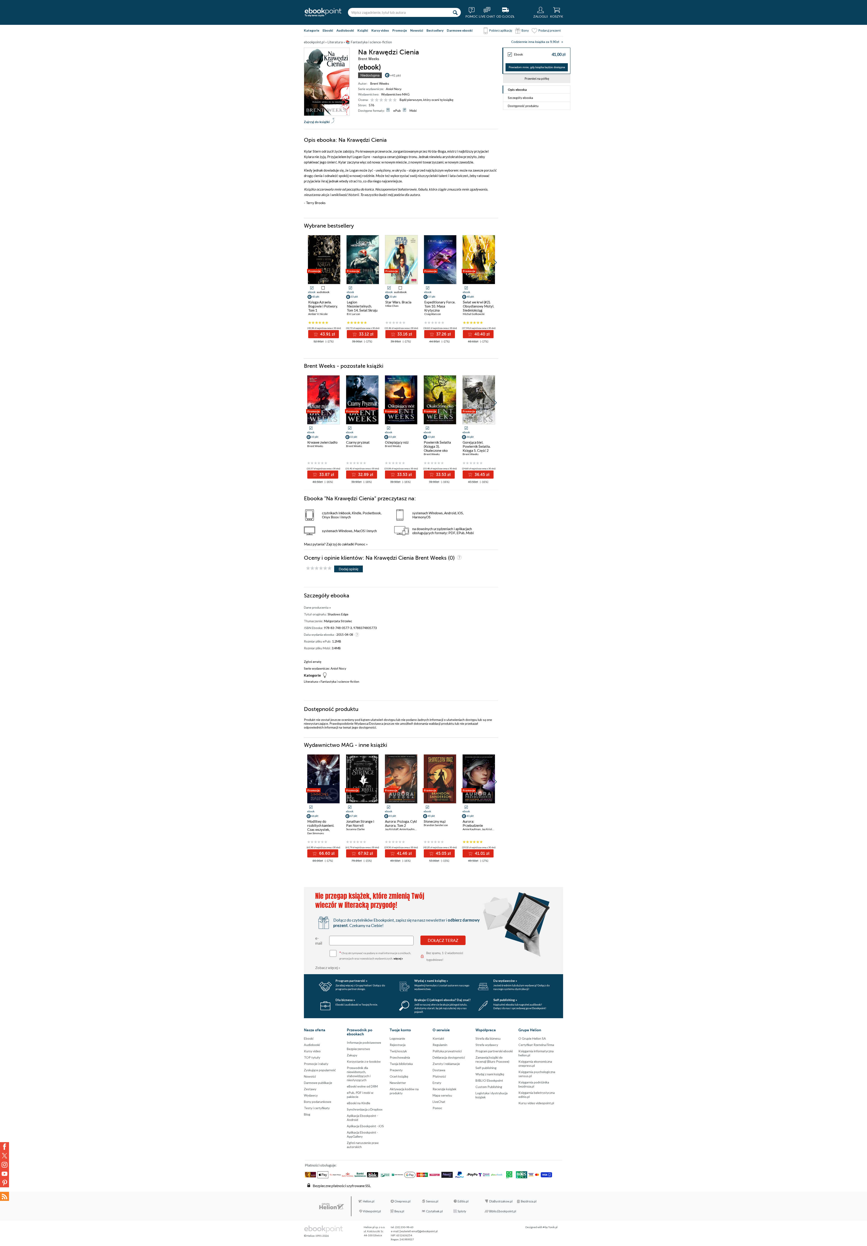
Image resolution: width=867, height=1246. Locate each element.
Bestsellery (435, 30)
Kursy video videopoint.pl (536, 1103)
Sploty (462, 1211)
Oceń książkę (399, 1076)
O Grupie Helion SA (532, 1038)
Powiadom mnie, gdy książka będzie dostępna (537, 67)
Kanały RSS (4, 1196)
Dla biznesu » (345, 1000)
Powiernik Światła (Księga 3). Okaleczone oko (437, 446)
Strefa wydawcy (486, 1045)
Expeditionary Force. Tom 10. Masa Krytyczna (439, 306)
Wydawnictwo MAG (395, 94)
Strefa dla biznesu (488, 1038)
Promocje (399, 30)
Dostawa (439, 1070)
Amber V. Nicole (318, 314)
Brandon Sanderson (436, 825)
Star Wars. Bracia (398, 302)
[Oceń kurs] (318, 568)
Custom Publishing (488, 1087)
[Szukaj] (455, 12)
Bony (525, 30)
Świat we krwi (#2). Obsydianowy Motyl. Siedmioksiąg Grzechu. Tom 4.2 (478, 308)
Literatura (311, 681)
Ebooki (328, 30)
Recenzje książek (444, 1089)
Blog (307, 1114)
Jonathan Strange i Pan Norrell (360, 823)
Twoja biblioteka (401, 1064)
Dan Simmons (315, 833)
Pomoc (360, 544)
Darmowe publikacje (318, 1083)
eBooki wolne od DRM (362, 1086)
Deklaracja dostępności (449, 1057)
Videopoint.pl (372, 1211)
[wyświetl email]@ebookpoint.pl (419, 1231)
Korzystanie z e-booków (364, 1061)
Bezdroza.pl (528, 1201)
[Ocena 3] (381, 100)
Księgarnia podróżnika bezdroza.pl (533, 1084)
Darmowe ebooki (460, 30)
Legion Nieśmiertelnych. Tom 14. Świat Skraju (362, 306)
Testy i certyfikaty (317, 1108)
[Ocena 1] (372, 100)
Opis (517, 89)
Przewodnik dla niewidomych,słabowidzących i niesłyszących (359, 1074)
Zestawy (310, 1089)
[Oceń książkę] (383, 100)
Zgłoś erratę (312, 662)
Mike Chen (392, 305)
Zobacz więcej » (327, 967)
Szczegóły (520, 98)
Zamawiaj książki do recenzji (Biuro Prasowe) (492, 1059)
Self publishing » (505, 1000)
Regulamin (440, 1045)
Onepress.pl (402, 1201)
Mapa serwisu (442, 1095)
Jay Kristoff (391, 829)
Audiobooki (345, 30)
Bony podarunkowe (317, 1102)
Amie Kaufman (408, 829)
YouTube (4, 1173)
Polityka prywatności (447, 1051)
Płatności (439, 1076)
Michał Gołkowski (474, 314)
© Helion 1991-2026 (316, 1235)
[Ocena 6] (395, 100)
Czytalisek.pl (434, 1211)
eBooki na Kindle (358, 1103)
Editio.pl (463, 1201)
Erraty (437, 1083)
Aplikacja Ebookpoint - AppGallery (362, 1134)
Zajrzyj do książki (317, 122)
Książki (362, 30)
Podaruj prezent (549, 30)
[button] (495, 263)
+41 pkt (395, 75)
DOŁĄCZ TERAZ (443, 940)
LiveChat (439, 1102)
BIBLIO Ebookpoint (489, 1080)
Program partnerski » (351, 981)
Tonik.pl (552, 1227)
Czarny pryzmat (358, 442)
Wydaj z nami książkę (489, 1074)
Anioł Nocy (393, 89)
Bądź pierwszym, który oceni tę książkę (426, 100)
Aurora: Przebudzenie (473, 823)
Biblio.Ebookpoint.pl (502, 1211)
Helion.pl (368, 1201)
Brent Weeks (379, 83)
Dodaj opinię (348, 569)
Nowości (416, 30)
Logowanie (397, 1038)
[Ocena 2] (377, 100)
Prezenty (396, 1070)
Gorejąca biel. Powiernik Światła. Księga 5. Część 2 (476, 446)
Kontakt (438, 1038)
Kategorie (311, 30)
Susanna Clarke (355, 829)
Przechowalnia (400, 1057)
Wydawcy (311, 1095)
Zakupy (352, 1055)
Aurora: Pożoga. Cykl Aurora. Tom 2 (401, 823)
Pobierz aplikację (500, 30)
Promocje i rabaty (316, 1064)
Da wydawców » (505, 981)
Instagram (4, 1164)
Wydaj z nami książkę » (431, 981)
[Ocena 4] (386, 100)
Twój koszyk (398, 1051)
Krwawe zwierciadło (322, 442)
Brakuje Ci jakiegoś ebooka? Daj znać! (442, 1000)
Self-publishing (485, 1068)
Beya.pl (399, 1211)
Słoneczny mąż (435, 821)
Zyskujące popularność (320, 1070)
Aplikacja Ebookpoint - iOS (365, 1126)
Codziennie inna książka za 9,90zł (535, 42)
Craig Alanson (432, 314)
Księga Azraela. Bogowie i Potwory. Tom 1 (323, 306)
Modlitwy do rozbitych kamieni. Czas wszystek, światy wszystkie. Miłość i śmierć (320, 829)
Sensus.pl (432, 1201)
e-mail (318, 941)
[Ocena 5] (390, 100)
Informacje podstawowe (364, 1042)
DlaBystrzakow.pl (501, 1201)
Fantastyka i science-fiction (340, 681)
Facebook (4, 1146)
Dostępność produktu (523, 106)
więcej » (398, 958)
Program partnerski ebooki (494, 1051)
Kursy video (380, 30)
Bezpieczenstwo (358, 1049)
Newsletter (398, 1083)
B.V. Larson (353, 314)
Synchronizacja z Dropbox (364, 1109)
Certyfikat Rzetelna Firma (536, 1045)
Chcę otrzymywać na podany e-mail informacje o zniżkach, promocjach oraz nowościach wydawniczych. (375, 955)
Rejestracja (398, 1045)
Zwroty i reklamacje (446, 1064)
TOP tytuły (312, 1057)
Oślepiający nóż (397, 442)
